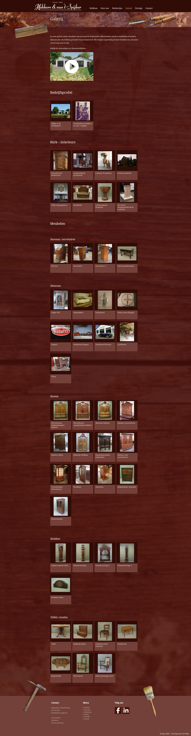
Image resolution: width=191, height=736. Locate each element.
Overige (138, 8)
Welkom (93, 8)
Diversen (55, 285)
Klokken (55, 538)
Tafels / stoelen (59, 617)
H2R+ (168, 734)
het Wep (185, 734)
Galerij (128, 8)
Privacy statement (57, 723)
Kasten (54, 396)
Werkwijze (117, 8)
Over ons (105, 8)
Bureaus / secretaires (62, 239)
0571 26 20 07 (55, 710)
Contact (149, 8)
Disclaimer (54, 720)
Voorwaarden (55, 718)
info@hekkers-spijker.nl (59, 713)
